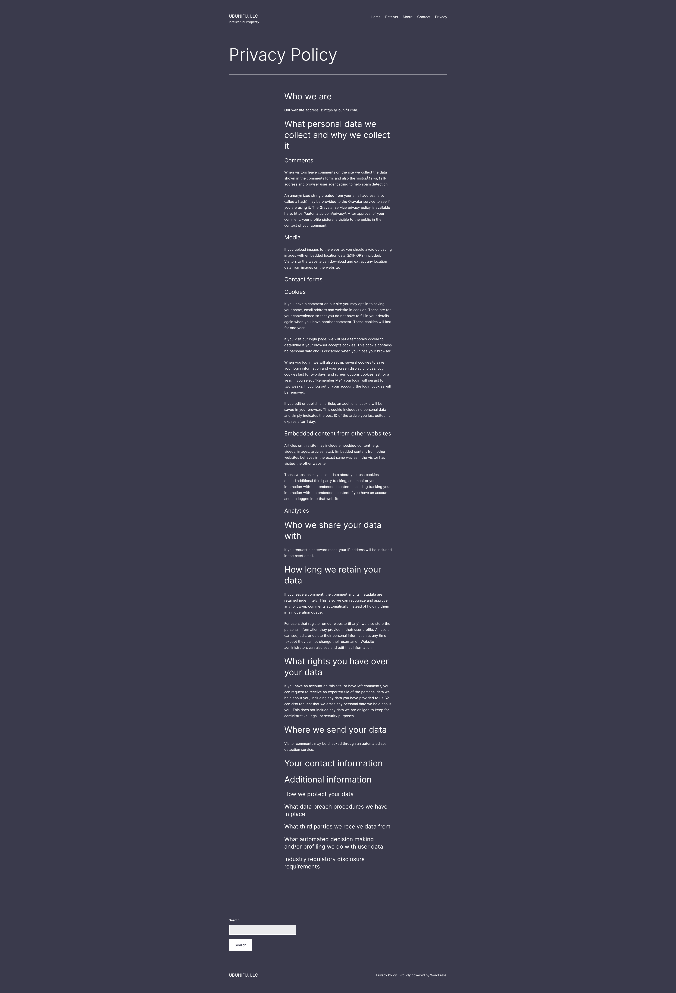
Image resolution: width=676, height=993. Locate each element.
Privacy (441, 17)
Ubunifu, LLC (243, 16)
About (407, 17)
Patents (391, 17)
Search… (235, 920)
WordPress (438, 975)
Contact (423, 17)
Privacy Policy (386, 975)
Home (376, 17)
